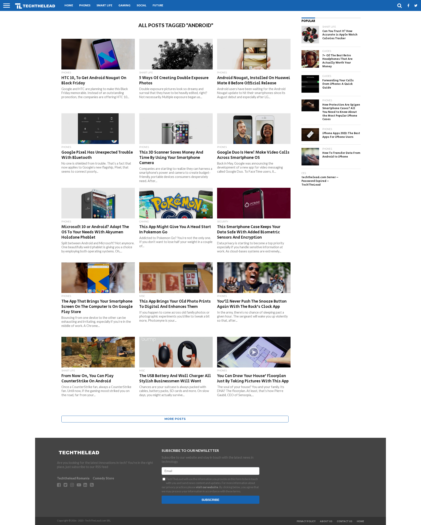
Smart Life (104, 6)
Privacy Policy (306, 521)
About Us (326, 521)
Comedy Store (103, 478)
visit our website (207, 487)
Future (158, 6)
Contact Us (344, 521)
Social (141, 6)
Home (68, 6)
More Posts (175, 418)
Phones (84, 6)
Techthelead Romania (73, 478)
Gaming (124, 6)
